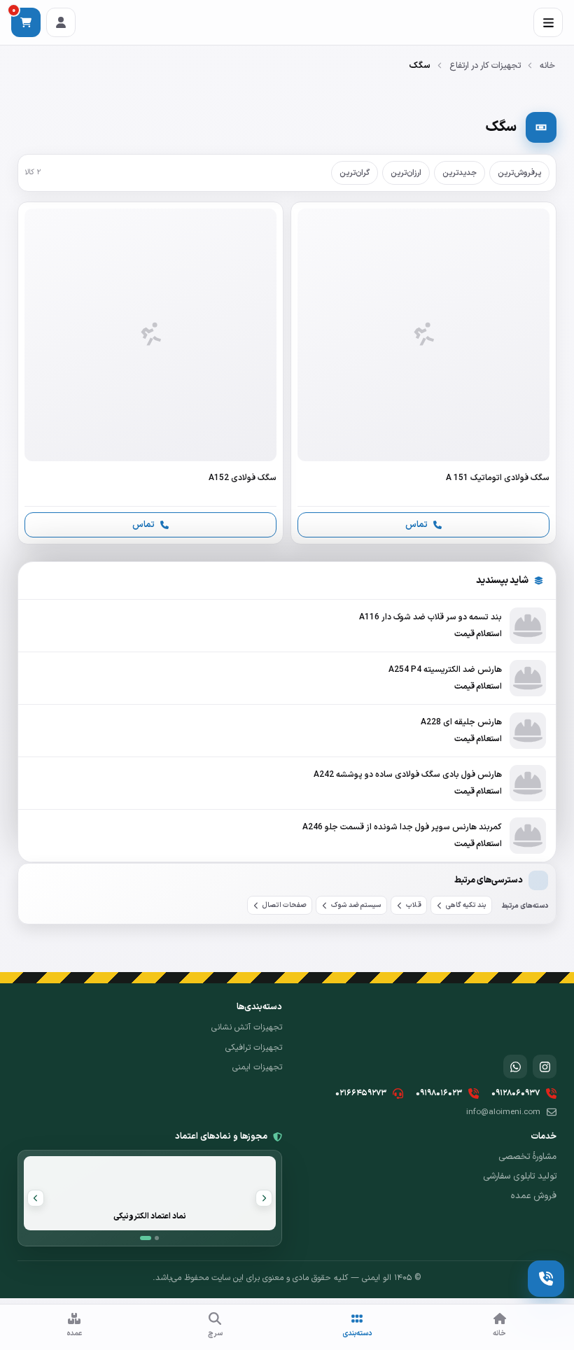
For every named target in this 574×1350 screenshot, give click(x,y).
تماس (416, 524)
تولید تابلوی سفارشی (519, 1176)
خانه (547, 65)
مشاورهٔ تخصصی (527, 1157)
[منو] (548, 22)
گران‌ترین (355, 173)
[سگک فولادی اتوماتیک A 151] (423, 372)
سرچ (215, 1333)
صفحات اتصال (284, 905)
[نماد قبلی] (263, 1198)
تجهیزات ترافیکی (253, 1047)
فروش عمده (533, 1196)
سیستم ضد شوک (356, 905)
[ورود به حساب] (61, 22)
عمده (74, 1333)
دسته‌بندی (357, 1333)
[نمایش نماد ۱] (145, 1238)
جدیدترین (459, 173)
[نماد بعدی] (35, 1198)
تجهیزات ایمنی (257, 1067)
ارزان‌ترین (406, 173)
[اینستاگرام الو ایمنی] (544, 1066)
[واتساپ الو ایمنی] (515, 1066)
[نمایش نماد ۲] (157, 1238)
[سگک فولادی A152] (150, 372)
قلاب (413, 905)
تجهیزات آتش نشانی (246, 1027)
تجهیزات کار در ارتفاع (485, 65)
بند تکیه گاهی (466, 905)
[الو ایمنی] (531, 1022)
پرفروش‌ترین (519, 173)
